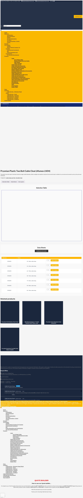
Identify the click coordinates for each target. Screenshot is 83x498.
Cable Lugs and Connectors (16, 450)
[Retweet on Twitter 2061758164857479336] (8, 394)
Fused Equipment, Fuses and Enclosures (19, 453)
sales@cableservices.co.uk (28, 1)
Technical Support (10, 413)
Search (2, 25)
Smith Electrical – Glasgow (11, 470)
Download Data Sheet (41, 250)
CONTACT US (78, 16)
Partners (5, 421)
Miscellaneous (13, 456)
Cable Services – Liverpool (11, 469)
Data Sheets (14, 181)
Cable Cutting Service (15, 448)
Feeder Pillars (15, 87)
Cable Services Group (10, 391)
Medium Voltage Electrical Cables (22, 61)
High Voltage (16, 436)
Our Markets (6, 422)
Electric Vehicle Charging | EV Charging (13, 48)
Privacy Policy (13, 406)
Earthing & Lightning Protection (17, 441)
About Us (5, 411)
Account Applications (10, 416)
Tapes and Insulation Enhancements (18, 454)
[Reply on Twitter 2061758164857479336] (5, 394)
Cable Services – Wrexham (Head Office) (14, 92)
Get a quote (21, 181)
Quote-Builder (7, 100)
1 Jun (23, 398)
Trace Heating (13, 460)
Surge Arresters (15, 83)
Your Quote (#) (6, 477)
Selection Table (5, 181)
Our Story (8, 417)
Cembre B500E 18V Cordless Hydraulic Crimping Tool (47, 401)
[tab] (5, 182)
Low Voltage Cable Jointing (16, 443)
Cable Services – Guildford (13, 99)
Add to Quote (55, 260)
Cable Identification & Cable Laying (18, 449)
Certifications (9, 412)
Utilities (7, 423)
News (4, 464)
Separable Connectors (15, 446)
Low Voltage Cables (17, 434)
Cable (11, 433)
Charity (7, 419)
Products (6, 56)
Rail (6, 427)
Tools (11, 459)
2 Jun (23, 391)
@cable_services (18, 391)
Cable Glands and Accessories (17, 440)
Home (4, 409)
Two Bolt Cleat (19, 177)
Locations (5, 465)
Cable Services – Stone (11, 467)
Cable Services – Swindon (11, 471)
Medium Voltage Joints (15, 444)
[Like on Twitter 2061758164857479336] (10, 394)
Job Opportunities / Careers (13, 41)
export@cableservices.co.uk (43, 1)
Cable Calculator (64, 401)
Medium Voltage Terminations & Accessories (20, 445)
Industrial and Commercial (13, 50)
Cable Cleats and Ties (10, 177)
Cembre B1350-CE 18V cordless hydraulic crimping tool (22, 401)
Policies (7, 414)
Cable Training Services (8, 473)
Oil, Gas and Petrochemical (13, 55)
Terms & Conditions (5, 406)
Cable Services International (9, 475)
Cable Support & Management (17, 451)
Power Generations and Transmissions (12, 53)
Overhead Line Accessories (16, 455)
